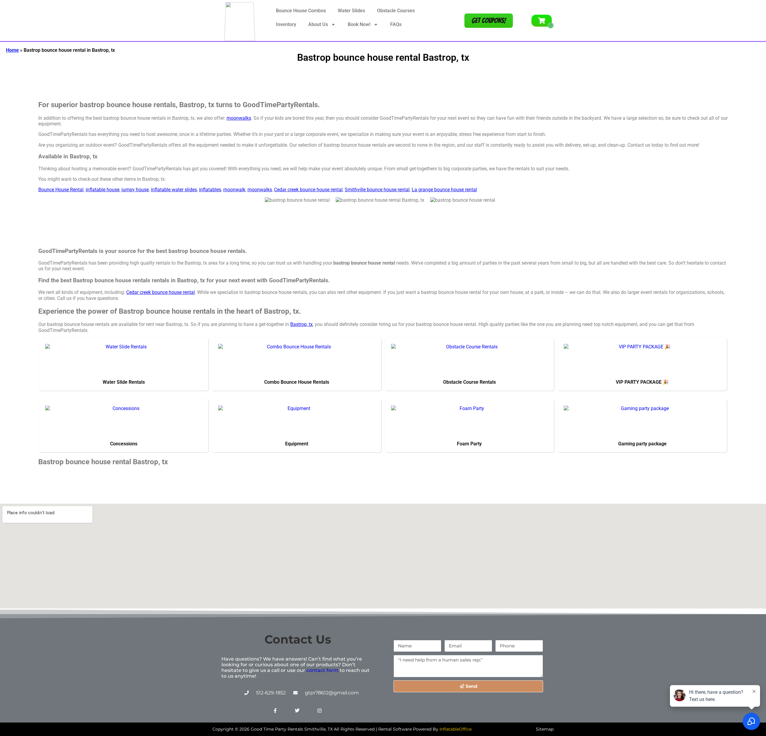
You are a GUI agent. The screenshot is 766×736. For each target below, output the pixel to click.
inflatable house (102, 189)
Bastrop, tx (301, 324)
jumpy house (135, 189)
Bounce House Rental (60, 189)
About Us (318, 24)
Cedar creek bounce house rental (308, 189)
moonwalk (234, 189)
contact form (322, 670)
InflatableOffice (456, 729)
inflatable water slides (174, 189)
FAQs (396, 24)
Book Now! (359, 24)
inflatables (210, 189)
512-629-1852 (271, 693)
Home (12, 50)
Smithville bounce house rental (377, 189)
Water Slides (351, 10)
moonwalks (239, 118)
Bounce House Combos (301, 10)
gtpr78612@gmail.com (332, 693)
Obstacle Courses (396, 10)
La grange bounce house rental (444, 189)
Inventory (286, 24)
